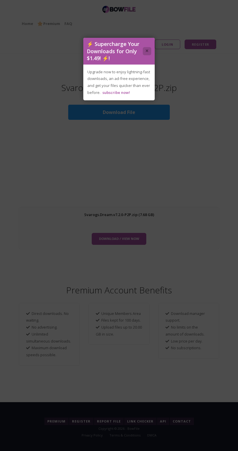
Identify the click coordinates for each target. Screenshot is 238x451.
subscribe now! (116, 92)
